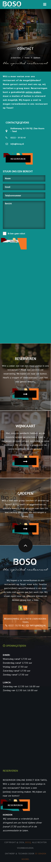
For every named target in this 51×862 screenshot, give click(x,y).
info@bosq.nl (17, 143)
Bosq (28, 842)
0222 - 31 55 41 (18, 137)
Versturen (14, 241)
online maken (33, 92)
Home (27, 58)
